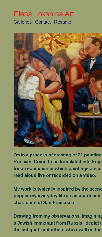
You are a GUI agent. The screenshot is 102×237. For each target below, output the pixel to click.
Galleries (23, 22)
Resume (62, 22)
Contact (43, 22)
